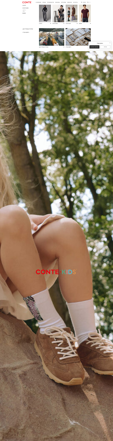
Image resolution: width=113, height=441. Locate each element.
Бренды (44, 2)
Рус (88, 2)
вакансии (69, 2)
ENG (90, 2)
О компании (38, 2)
